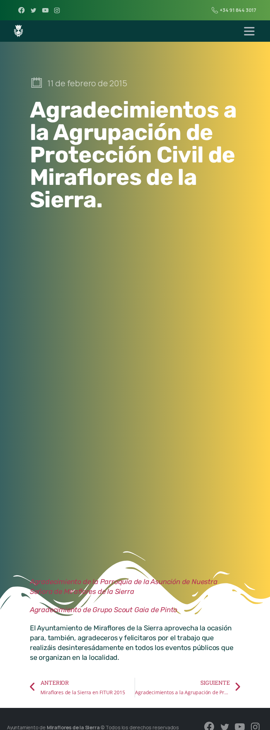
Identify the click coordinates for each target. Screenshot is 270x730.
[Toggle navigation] (249, 31)
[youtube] (45, 10)
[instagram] (57, 10)
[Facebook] (21, 10)
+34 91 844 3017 (238, 10)
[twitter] (33, 10)
